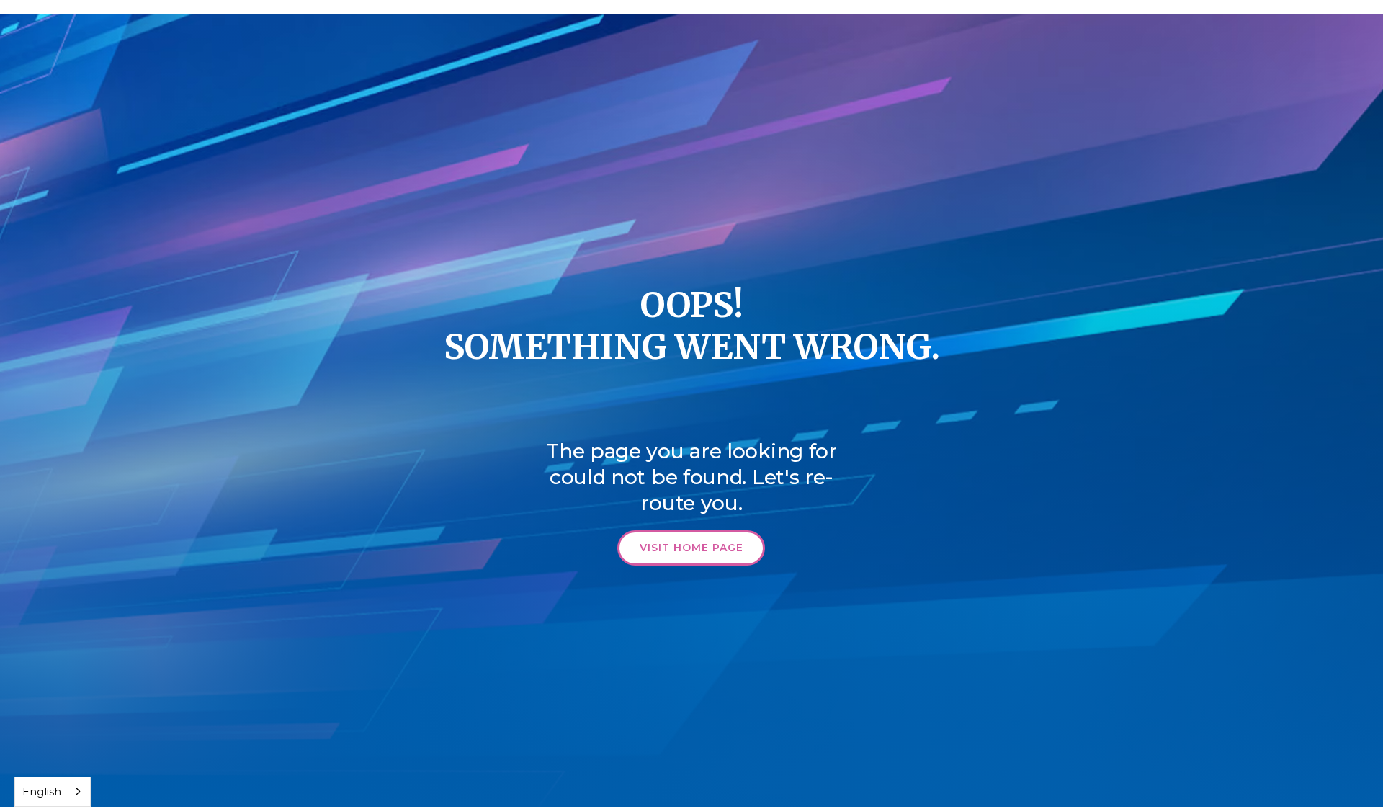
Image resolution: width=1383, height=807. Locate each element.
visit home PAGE (691, 547)
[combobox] (52, 792)
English (41, 791)
